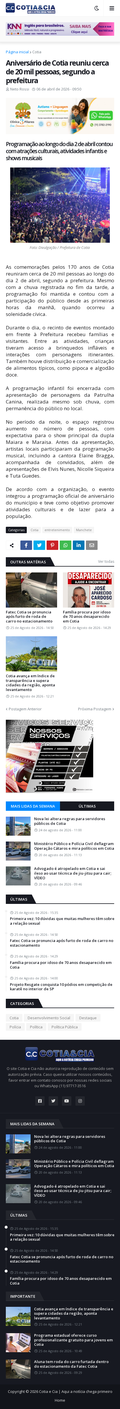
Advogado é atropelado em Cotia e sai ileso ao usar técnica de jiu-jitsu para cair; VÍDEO (72, 873)
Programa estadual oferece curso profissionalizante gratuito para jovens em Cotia (73, 1340)
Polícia (15, 1027)
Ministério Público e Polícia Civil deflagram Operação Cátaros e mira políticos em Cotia (74, 846)
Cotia (36, 51)
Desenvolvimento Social (49, 1017)
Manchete (84, 530)
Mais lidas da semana (33, 806)
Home (60, 1400)
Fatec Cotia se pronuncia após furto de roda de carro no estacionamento (29, 617)
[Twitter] (39, 545)
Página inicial (17, 51)
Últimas (87, 806)
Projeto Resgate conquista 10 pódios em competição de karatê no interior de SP (61, 986)
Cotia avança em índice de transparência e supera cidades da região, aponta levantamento (30, 683)
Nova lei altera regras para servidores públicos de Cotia (69, 821)
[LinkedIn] (78, 545)
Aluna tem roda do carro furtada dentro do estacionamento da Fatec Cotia (71, 1364)
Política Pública (65, 1027)
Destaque (88, 1017)
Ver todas (106, 561)
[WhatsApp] (65, 545)
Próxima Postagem (94, 709)
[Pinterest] (52, 545)
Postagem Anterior (25, 709)
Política (36, 1027)
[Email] (92, 545)
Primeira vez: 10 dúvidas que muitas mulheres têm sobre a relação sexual (62, 921)
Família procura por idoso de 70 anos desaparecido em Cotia (87, 617)
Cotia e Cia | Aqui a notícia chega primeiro (75, 1391)
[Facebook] (26, 545)
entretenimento (57, 530)
